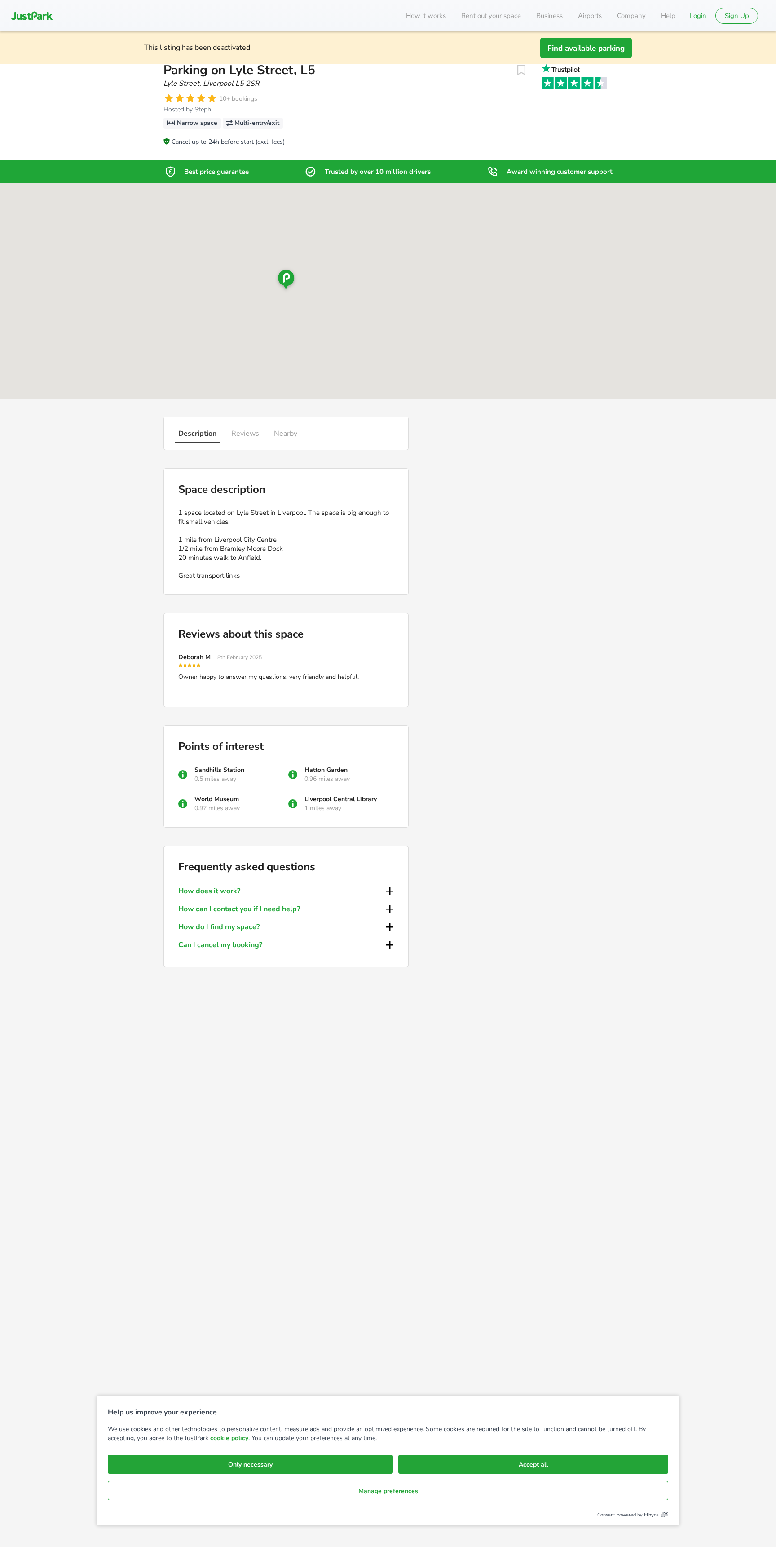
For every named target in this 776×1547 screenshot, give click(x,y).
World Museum (216, 799)
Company (631, 15)
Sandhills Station (219, 770)
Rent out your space (491, 15)
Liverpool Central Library (340, 799)
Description (197, 434)
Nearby (285, 434)
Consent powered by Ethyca (628, 1515)
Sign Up (737, 15)
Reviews (245, 434)
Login (698, 15)
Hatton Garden (326, 770)
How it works (426, 15)
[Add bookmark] (521, 70)
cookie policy (229, 1438)
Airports (590, 15)
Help (668, 15)
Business (549, 15)
